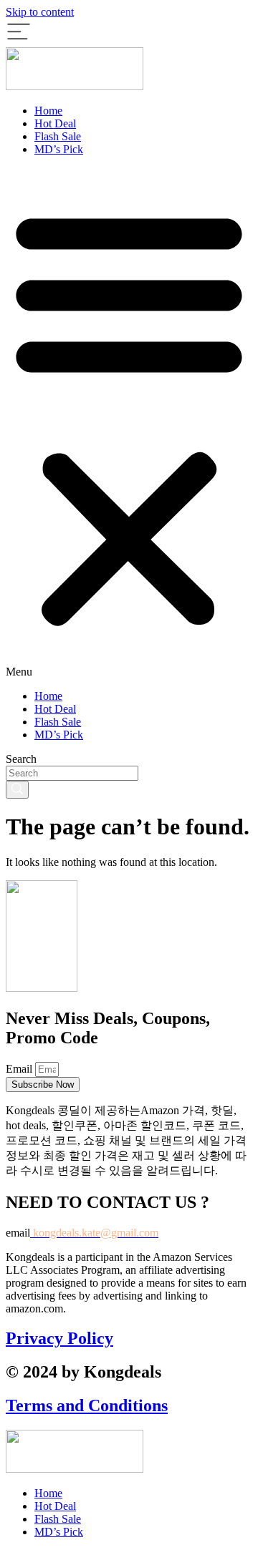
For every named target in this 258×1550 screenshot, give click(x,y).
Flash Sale (57, 136)
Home (48, 110)
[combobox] (72, 773)
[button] (129, 422)
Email (20, 1069)
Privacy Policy (59, 1338)
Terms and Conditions (87, 1405)
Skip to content (40, 12)
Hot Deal (55, 123)
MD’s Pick (58, 149)
